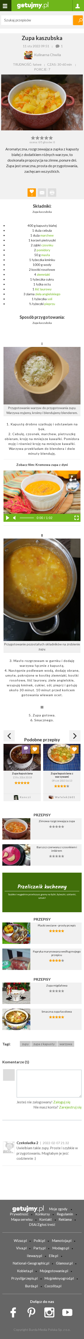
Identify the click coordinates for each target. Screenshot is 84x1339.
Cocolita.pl (53, 1286)
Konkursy (42, 1214)
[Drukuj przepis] (52, 192)
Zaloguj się (61, 1102)
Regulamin (65, 1214)
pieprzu (49, 304)
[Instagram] (51, 1311)
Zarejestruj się (70, 1107)
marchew (47, 235)
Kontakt (45, 1219)
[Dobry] (42, 137)
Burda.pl (31, 1286)
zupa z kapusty (44, 1044)
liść (37, 289)
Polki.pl (39, 1240)
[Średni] (37, 137)
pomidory (43, 250)
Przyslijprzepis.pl (24, 1278)
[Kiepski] (33, 137)
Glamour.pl (64, 1263)
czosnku (47, 245)
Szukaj (78, 20)
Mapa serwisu (21, 1219)
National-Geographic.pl (31, 1263)
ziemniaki (43, 274)
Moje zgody (58, 1209)
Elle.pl (53, 1256)
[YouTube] (69, 1311)
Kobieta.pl (25, 1271)
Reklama (65, 1219)
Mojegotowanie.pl (54, 1271)
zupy (25, 1044)
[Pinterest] (33, 1311)
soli (49, 299)
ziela (38, 294)
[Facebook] (14, 1311)
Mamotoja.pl (61, 1240)
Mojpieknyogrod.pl (59, 1278)
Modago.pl (60, 1248)
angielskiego (51, 294)
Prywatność (19, 1214)
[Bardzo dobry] (46, 137)
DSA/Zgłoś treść (42, 1224)
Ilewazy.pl (34, 1256)
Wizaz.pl (20, 1240)
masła (45, 255)
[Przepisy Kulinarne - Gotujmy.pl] (32, 5)
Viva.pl (21, 1248)
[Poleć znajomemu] (42, 192)
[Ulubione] (35, 749)
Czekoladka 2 (27, 1143)
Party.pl (39, 1248)
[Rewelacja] (51, 137)
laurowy (46, 289)
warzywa (66, 1044)
